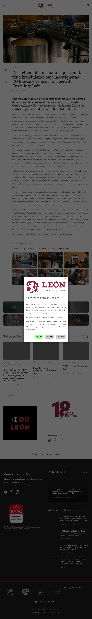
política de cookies (55, 317)
